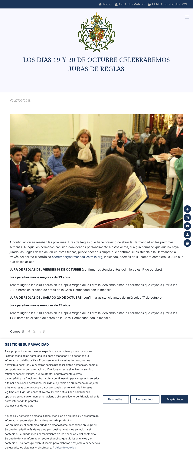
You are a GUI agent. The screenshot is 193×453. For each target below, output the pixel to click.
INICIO (107, 4)
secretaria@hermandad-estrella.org (77, 257)
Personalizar (115, 399)
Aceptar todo (174, 399)
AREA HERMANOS (131, 4)
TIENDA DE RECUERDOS (169, 4)
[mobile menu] (187, 17)
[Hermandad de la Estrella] (96, 32)
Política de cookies (64, 447)
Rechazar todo (145, 399)
